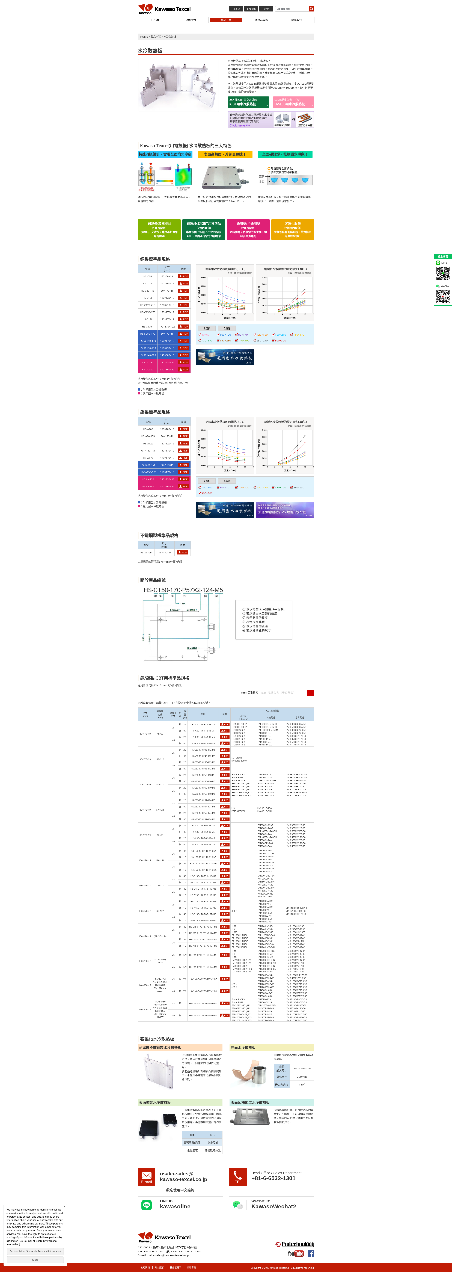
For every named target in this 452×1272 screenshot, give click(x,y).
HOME (155, 20)
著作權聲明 (175, 1267)
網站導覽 (191, 1267)
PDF (185, 276)
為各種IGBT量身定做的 (243, 102)
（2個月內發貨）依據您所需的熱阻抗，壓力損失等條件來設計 (292, 229)
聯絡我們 (296, 20)
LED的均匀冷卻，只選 (289, 102)
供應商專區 (261, 20)
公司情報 (190, 20)
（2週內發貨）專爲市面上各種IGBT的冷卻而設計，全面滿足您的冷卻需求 (204, 229)
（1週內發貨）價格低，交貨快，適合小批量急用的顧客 (159, 229)
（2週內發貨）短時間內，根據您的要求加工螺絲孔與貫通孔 (248, 229)
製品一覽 (226, 20)
